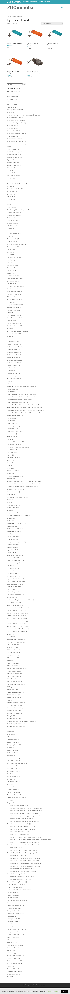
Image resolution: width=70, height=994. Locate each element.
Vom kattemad (11, 950)
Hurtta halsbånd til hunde (14, 442)
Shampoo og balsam (13, 745)
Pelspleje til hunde (12, 663)
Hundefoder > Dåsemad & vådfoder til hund (19, 399)
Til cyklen (9, 803)
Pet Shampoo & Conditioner (15, 684)
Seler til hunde (11, 742)
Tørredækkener (11, 903)
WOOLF (9, 966)
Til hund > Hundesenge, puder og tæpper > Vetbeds (22, 821)
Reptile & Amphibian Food (14, 718)
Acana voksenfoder (12, 96)
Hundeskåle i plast (12, 428)
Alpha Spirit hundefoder (14, 110)
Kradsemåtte (10, 521)
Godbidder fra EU (12, 341)
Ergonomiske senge (12, 281)
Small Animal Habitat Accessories (16, 763)
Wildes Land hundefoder (14, 955)
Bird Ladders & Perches (13, 189)
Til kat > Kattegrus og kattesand (16, 882)
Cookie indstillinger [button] (53, 991)
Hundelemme (11, 423)
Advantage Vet (11, 99)
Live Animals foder (12, 573)
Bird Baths (10, 178)
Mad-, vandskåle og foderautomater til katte (19, 600)
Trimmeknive (10, 924)
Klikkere (9, 500)
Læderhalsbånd (11, 539)
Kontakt (42, 985)
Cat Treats (10, 231)
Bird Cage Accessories (13, 181)
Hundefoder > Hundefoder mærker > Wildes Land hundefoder (25, 410)
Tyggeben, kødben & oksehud (15, 929)
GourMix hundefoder (13, 373)
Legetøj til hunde (12, 544)
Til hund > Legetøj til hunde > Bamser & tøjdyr (20, 826)
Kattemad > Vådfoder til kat (15, 489)
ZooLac (9, 976)
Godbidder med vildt (13, 363)
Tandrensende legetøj (13, 795)
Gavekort (9, 336)
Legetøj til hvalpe (12, 547)
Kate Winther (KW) (12, 468)
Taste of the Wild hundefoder (15, 797)
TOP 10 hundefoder (12, 897)
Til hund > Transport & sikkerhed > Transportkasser (22, 871)
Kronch (9, 534)
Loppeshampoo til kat (13, 589)
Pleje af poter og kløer (13, 697)
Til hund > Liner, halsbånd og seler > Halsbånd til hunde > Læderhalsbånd (28, 839)
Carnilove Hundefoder (13, 212)
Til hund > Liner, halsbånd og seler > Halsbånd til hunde (23, 837)
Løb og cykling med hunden (15, 592)
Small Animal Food (12, 760)
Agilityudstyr (10, 102)
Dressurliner (10, 273)
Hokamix (9, 381)
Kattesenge (10, 494)
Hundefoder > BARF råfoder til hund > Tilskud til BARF (22, 397)
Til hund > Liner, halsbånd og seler (17, 834)
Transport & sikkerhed (13, 908)
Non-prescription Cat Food (14, 639)
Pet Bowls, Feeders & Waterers (15, 668)
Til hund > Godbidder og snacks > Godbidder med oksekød (24, 810)
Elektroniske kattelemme (14, 278)
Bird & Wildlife (11, 170)
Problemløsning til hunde (14, 710)
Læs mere (43, 991)
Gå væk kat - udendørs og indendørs (17, 331)
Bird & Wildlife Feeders (13, 175)
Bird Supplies (11, 191)
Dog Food (9, 262)
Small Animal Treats (12, 771)
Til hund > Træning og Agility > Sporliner (18, 879)
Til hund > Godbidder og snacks (16, 805)
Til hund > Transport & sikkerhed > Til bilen (19, 869)
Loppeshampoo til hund (14, 586)
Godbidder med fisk (12, 344)
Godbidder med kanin (13, 355)
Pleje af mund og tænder (14, 692)
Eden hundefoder (12, 276)
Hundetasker (10, 434)
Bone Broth (10, 202)
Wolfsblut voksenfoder (13, 963)
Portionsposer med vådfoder (15, 702)
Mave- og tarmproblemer (14, 605)
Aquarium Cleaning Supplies (15, 123)
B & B (8, 146)
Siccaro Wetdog (11, 750)
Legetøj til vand (11, 550)
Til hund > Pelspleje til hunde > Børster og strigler (21, 853)
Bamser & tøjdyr (11, 149)
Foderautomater (11, 320)
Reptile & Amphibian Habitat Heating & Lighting (20, 721)
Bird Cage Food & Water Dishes (16, 183)
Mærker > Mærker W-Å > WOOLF (16, 631)
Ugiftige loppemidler (13, 932)
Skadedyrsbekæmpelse (13, 753)
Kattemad (10, 479)
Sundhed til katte (12, 789)
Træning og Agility (12, 919)
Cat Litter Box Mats (12, 220)
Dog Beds (9, 252)
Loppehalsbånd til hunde (14, 584)
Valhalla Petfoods (12, 937)
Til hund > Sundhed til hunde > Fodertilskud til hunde (22, 858)
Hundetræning (11, 436)
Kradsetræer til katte (13, 531)
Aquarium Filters (12, 128)
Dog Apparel (10, 249)
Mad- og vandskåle (12, 597)
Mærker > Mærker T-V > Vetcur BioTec (18, 626)
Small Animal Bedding (13, 758)
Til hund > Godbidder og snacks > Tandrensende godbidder (24, 813)
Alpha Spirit (10, 107)
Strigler (9, 784)
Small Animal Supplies (13, 768)
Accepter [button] (64, 991)
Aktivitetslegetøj (11, 104)
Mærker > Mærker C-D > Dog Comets (17, 608)
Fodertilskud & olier (12, 323)
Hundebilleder (11, 389)
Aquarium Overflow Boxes (14, 139)
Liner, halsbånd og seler (14, 563)
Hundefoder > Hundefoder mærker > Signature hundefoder (24, 407)
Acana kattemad (11, 94)
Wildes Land (10, 953)
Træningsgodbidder (12, 921)
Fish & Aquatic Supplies (13, 299)
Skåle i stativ (10, 755)
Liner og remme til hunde (14, 560)
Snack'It (9, 774)
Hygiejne (9, 455)
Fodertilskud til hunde (13, 326)
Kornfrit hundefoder (13, 507)
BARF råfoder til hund (13, 154)
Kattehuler (10, 473)
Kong (8, 502)
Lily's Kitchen (10, 552)
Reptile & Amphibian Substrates (16, 724)
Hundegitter (10, 418)
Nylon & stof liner (12, 644)
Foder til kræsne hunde (13, 318)
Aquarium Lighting (12, 136)
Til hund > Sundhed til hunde (15, 855)
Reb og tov (10, 716)
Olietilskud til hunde (13, 650)
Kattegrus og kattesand (13, 471)
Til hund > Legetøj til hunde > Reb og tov (18, 832)
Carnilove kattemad (12, 215)
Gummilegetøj (11, 376)
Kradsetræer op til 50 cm (14, 526)
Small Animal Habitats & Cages (16, 766)
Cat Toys (9, 228)
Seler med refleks (12, 739)
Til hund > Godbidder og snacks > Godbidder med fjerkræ (23, 808)
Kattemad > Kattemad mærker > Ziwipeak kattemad (21, 486)
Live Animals (10, 565)
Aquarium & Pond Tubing (14, 117)
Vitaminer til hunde (12, 948)
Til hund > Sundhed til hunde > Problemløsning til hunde (23, 866)
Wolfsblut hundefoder (13, 961)
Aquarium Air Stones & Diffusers (16, 120)
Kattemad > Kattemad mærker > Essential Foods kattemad (23, 481)
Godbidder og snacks (13, 365)
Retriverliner (10, 731)
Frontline (9, 328)
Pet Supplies (10, 687)
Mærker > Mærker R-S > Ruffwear (16, 621)
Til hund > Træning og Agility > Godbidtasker (20, 876)
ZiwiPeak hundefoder (13, 971)
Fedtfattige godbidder (13, 294)
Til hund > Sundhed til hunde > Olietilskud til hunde (22, 861)
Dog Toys (9, 268)
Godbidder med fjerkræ (13, 347)
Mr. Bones (10, 634)
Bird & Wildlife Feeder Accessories (17, 173)
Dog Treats (10, 270)
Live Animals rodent (12, 576)
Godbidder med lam (13, 357)
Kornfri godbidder (12, 505)
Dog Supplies (11, 265)
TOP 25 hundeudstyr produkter (16, 900)
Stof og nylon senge (12, 781)
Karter (9, 465)
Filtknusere (10, 297)
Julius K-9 (9, 460)
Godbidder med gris (13, 349)
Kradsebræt (10, 518)
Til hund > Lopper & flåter (14, 847)
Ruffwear (9, 734)
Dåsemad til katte (12, 247)
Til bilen (9, 800)
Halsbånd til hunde (12, 378)
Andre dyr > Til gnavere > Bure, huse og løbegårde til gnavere (24, 115)
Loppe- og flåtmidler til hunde (15, 581)
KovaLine (9, 510)
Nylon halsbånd (11, 647)
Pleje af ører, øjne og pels (14, 695)
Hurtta (9, 439)
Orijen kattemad (11, 655)
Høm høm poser (11, 384)
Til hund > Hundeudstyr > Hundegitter (18, 824)
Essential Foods (11, 284)
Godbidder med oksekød (14, 360)
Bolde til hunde (11, 199)
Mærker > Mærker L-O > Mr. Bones (17, 618)
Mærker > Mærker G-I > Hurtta (15, 610)
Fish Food (9, 302)
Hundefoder (10, 391)
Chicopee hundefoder (13, 233)
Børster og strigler (12, 207)
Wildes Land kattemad (13, 958)
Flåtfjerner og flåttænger (14, 305)
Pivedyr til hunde (12, 689)
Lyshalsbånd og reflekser (14, 594)
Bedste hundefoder (12, 162)
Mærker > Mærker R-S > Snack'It (16, 623)
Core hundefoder (12, 239)
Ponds (8, 700)
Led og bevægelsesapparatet (15, 542)
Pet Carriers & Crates (13, 671)
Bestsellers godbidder (13, 165)
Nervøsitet (10, 637)
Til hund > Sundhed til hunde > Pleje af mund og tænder (23, 863)
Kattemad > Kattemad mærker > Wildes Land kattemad (22, 484)
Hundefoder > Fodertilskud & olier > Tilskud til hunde (22, 405)
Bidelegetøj (10, 168)
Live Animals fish (12, 571)
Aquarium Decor (11, 125)
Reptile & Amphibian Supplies (15, 726)
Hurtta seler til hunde (13, 444)
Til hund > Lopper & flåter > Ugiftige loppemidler (21, 850)
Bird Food (9, 186)
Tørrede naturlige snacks (14, 905)
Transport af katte (12, 911)
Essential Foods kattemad (14, 289)
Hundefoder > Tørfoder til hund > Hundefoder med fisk (22, 413)
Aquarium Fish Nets (12, 131)
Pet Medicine (10, 679)
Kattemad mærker (12, 492)
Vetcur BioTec (11, 942)
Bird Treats (10, 196)
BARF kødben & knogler (13, 152)
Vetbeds (9, 940)
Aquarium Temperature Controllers (17, 141)
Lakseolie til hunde (12, 536)
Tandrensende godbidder (14, 792)
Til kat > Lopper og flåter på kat (16, 884)
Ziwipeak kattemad (12, 974)
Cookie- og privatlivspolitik (31, 985)
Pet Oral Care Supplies (13, 681)
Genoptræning (11, 339)
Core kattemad (11, 241)
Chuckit (9, 236)
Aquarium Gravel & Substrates (15, 133)
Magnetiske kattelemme (14, 602)
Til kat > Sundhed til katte (14, 887)
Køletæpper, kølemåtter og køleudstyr (18, 515)
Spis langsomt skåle (12, 776)
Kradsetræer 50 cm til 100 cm (15, 523)
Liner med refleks (12, 558)
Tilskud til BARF (11, 892)
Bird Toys (9, 194)
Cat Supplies (10, 225)
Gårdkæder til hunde (13, 334)
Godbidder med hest (13, 352)
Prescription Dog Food (13, 708)
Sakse (8, 737)
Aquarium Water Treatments (15, 144)
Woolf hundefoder (12, 969)
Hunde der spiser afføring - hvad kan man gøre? (20, 386)
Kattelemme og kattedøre (14, 476)
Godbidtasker (11, 370)
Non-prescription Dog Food (14, 642)
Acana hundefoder (12, 91)
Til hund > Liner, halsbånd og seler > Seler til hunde (22, 842)
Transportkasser (11, 916)
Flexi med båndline (12, 310)
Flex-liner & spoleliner (13, 307)
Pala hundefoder (12, 658)
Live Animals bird (12, 568)
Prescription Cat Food (13, 705)
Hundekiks (10, 420)
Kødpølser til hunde (12, 513)
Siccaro (9, 747)
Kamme (9, 463)
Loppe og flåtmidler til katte (15, 579)
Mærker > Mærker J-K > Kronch (16, 615)
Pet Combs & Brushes (13, 674)
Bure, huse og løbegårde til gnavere (17, 210)
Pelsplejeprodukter (12, 666)
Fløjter (9, 312)
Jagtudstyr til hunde (12, 457)
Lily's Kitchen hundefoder (14, 555)
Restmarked (10, 729)
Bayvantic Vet (11, 160)
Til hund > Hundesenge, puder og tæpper (19, 818)
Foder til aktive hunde (13, 315)
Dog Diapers (10, 260)
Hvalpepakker (11, 452)
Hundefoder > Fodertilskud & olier (16, 402)
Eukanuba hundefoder (13, 291)
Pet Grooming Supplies (13, 676)
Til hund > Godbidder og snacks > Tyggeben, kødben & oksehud (25, 816)
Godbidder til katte (12, 368)
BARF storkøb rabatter (13, 157)
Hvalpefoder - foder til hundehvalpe (17, 447)
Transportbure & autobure (14, 913)
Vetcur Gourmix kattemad (14, 945)
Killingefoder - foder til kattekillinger (17, 497)
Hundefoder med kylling (14, 415)
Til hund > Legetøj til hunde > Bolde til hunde (20, 829)
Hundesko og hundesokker (14, 431)
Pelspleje (9, 660)
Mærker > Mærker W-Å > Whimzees (17, 629)
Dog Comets (10, 254)
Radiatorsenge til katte (13, 713)
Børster (9, 204)
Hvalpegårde (10, 449)
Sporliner (9, 779)
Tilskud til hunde (12, 895)
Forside (9, 16)
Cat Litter (9, 218)
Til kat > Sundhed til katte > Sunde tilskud (19, 890)
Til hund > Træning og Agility (15, 874)
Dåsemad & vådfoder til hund (15, 244)
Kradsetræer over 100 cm (14, 529)
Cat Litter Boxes (11, 223)
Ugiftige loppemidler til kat (14, 934)
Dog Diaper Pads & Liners (14, 257)
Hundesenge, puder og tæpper (16, 426)
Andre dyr (10, 112)
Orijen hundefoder (12, 652)
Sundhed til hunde (12, 787)
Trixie (8, 926)
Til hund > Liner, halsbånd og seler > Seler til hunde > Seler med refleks (27, 845)
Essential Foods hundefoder (15, 286)
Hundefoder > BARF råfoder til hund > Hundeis (20, 394)
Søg (25, 84)
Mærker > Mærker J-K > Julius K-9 (16, 613)
